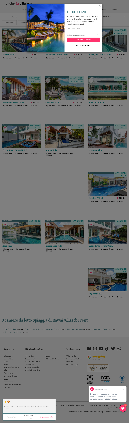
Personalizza (11, 417)
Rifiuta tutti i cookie (29, 417)
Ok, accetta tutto (47, 417)
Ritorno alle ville (83, 45)
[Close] (100, 6)
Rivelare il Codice (83, 39)
